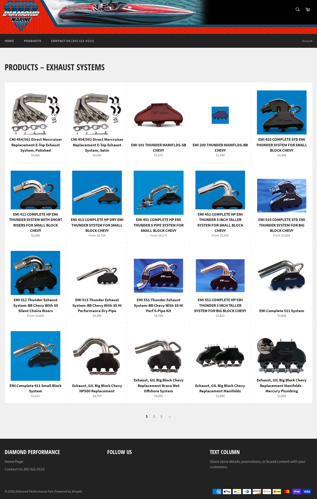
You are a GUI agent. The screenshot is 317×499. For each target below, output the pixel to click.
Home (9, 41)
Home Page (14, 461)
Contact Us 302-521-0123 (24, 469)
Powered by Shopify (68, 491)
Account (307, 41)
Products (32, 41)
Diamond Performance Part (34, 491)
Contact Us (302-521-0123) (72, 41)
